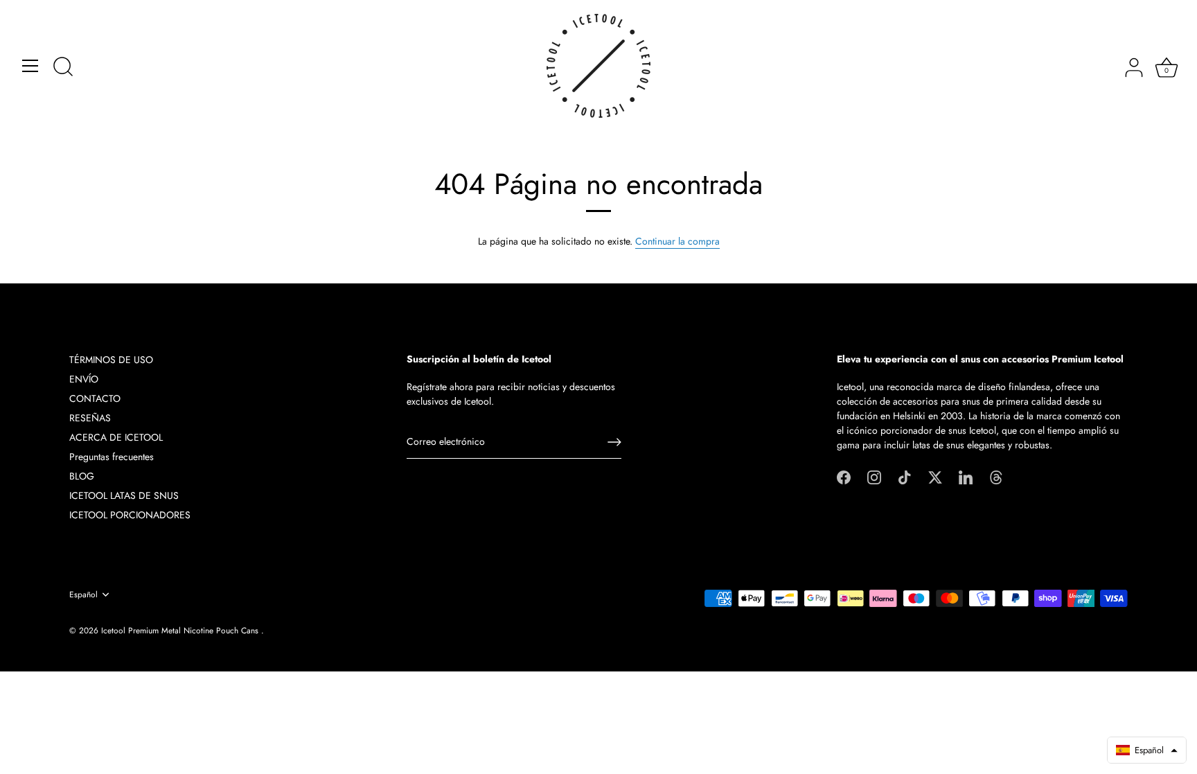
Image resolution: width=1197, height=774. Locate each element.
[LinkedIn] (966, 476)
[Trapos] (996, 476)
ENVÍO (83, 379)
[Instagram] (874, 476)
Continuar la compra (677, 241)
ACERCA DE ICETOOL (116, 437)
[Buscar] (63, 68)
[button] (1147, 750)
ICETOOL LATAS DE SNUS (124, 495)
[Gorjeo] (935, 476)
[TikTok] (905, 476)
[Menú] (30, 66)
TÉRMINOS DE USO (111, 360)
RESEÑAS (90, 418)
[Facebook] (844, 476)
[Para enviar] (614, 442)
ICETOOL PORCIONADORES (129, 515)
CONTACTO (95, 398)
